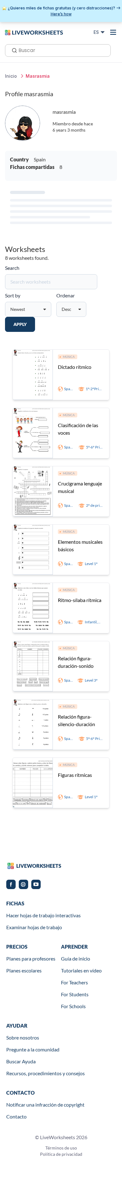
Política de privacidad (61, 1154)
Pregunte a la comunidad (32, 1049)
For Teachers (74, 982)
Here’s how (61, 14)
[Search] (12, 49)
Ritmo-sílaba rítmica (79, 600)
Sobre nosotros (22, 1037)
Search (12, 268)
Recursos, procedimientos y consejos (45, 1073)
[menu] (113, 32)
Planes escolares (24, 970)
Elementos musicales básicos (80, 545)
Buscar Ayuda (21, 1061)
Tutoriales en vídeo (81, 970)
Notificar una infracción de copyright (45, 1105)
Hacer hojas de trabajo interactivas (43, 915)
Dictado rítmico (74, 367)
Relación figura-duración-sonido (76, 662)
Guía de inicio (75, 958)
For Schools (73, 1006)
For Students (75, 994)
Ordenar (65, 295)
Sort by (12, 295)
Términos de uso (61, 1147)
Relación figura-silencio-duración (76, 720)
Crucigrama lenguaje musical (80, 487)
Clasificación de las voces (78, 429)
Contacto (16, 1116)
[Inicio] (34, 32)
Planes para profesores (30, 958)
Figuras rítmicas (75, 775)
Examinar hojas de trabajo (34, 927)
